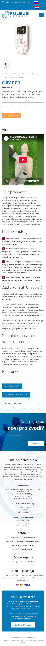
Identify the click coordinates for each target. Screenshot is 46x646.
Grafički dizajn (28, 640)
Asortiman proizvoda (23, 625)
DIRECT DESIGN (7, 640)
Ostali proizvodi (9, 77)
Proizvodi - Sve (14, 403)
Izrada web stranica (17, 640)
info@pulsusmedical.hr (22, 2)
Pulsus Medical (6, 73)
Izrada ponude (11, 115)
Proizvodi (17, 73)
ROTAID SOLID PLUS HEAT (15, 395)
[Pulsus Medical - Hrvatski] (36, 7)
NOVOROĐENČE (12, 386)
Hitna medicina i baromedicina (31, 73)
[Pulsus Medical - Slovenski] (35, 2)
